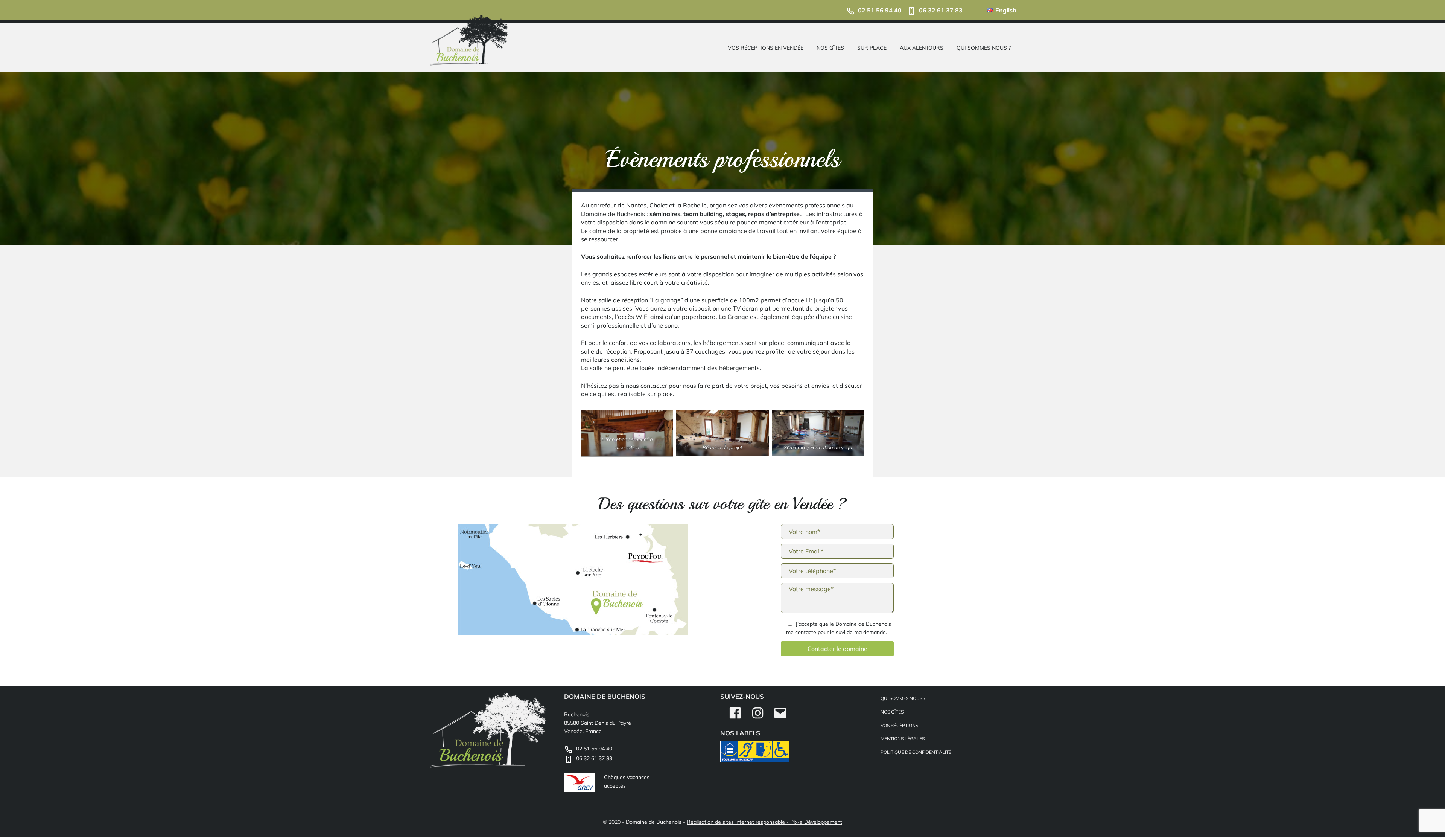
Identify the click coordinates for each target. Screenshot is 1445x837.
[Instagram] (757, 718)
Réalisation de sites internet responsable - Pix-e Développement (764, 822)
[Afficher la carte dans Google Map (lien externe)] (576, 580)
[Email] (780, 718)
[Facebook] (735, 718)
